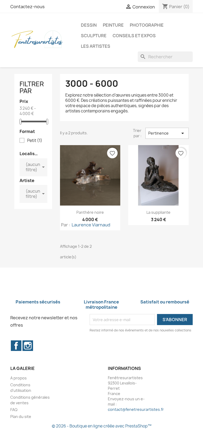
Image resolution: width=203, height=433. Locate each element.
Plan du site (20, 416)
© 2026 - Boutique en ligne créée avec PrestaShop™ (101, 426)
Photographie (147, 25)
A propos (18, 377)
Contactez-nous (27, 6)
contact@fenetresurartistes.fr (136, 409)
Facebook (16, 345)
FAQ (13, 409)
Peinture (113, 25)
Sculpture (94, 36)
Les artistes (95, 46)
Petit (34, 140)
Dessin (89, 25)
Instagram (27, 345)
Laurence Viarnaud (90, 225)
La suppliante (158, 212)
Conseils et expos (134, 36)
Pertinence (167, 133)
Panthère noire (90, 212)
